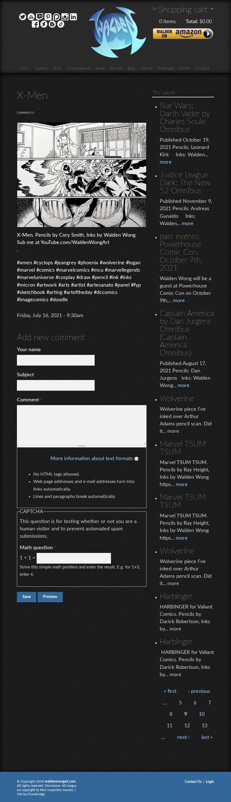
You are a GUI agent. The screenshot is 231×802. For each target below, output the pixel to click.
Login (210, 781)
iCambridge (36, 794)
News (100, 69)
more (166, 162)
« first (170, 691)
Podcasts (166, 69)
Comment (30, 400)
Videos (146, 69)
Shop (57, 69)
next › (183, 737)
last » (207, 737)
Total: (192, 21)
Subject (25, 374)
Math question (38, 547)
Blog (131, 69)
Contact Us (193, 781)
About (184, 69)
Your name (29, 349)
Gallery (41, 69)
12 (187, 725)
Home (25, 69)
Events (116, 69)
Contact (203, 69)
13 (204, 725)
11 (169, 725)
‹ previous (199, 691)
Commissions (78, 69)
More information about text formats (91, 458)
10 (202, 714)
